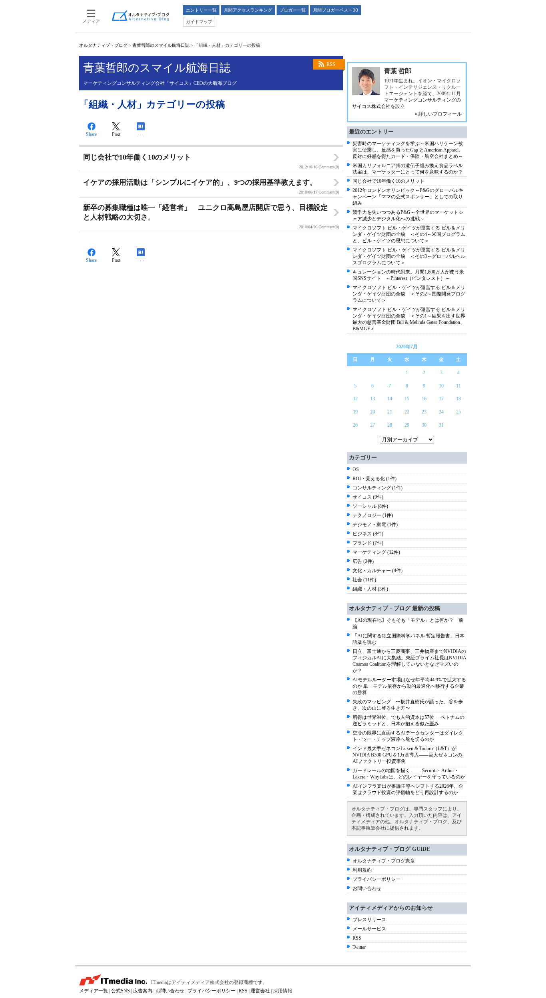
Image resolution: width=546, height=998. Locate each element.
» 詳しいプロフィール (438, 114)
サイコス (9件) (368, 497)
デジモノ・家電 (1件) (375, 524)
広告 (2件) (363, 561)
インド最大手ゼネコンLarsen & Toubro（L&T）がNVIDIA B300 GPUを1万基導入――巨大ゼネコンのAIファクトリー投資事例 (407, 755)
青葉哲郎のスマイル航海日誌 (160, 45)
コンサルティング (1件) (378, 488)
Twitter (359, 947)
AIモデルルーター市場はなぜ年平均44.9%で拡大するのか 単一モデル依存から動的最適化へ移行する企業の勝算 (409, 686)
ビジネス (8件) (368, 534)
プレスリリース (369, 919)
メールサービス (369, 929)
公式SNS (120, 991)
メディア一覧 (93, 991)
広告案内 (142, 991)
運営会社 (260, 991)
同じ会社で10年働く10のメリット (388, 181)
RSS (331, 64)
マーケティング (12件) (376, 552)
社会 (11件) (364, 580)
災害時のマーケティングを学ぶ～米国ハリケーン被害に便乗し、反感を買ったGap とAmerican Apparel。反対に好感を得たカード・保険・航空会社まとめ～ (408, 150)
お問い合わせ (367, 888)
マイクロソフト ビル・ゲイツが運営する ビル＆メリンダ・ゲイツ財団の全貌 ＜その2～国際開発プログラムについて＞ (409, 294)
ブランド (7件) (368, 543)
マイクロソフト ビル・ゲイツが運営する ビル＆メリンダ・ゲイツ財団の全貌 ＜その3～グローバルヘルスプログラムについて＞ (409, 256)
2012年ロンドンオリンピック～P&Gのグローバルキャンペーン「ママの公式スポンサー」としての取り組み (408, 197)
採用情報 (282, 991)
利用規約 (362, 870)
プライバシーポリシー (377, 879)
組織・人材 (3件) (370, 589)
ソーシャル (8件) (370, 506)
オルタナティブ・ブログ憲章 (384, 861)
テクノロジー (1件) (373, 515)
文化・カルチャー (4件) (378, 570)
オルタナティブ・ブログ (103, 45)
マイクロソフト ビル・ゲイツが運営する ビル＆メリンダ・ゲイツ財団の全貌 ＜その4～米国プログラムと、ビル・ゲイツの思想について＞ (409, 234)
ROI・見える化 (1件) (375, 478)
